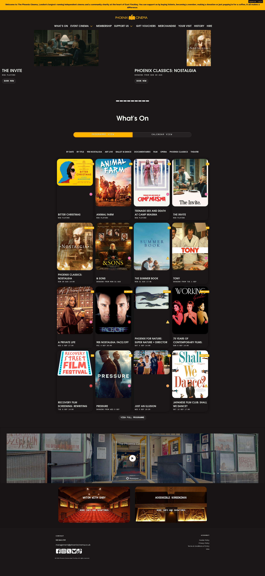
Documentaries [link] (142, 152)
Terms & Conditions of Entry (198, 546)
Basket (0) (252, 1)
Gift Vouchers (146, 26)
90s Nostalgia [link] (94, 152)
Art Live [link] (109, 152)
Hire (209, 26)
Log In (260, 1)
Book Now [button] (9, 81)
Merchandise (167, 26)
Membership (104, 26)
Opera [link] (163, 152)
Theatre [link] (195, 152)
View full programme (132, 418)
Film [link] (155, 152)
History (199, 26)
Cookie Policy (204, 540)
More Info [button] (66, 58)
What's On (61, 26)
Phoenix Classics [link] (179, 152)
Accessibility (205, 535)
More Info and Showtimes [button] (94, 510)
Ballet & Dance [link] (123, 152)
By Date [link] (70, 152)
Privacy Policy (204, 543)
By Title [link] (80, 152)
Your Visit (185, 26)
